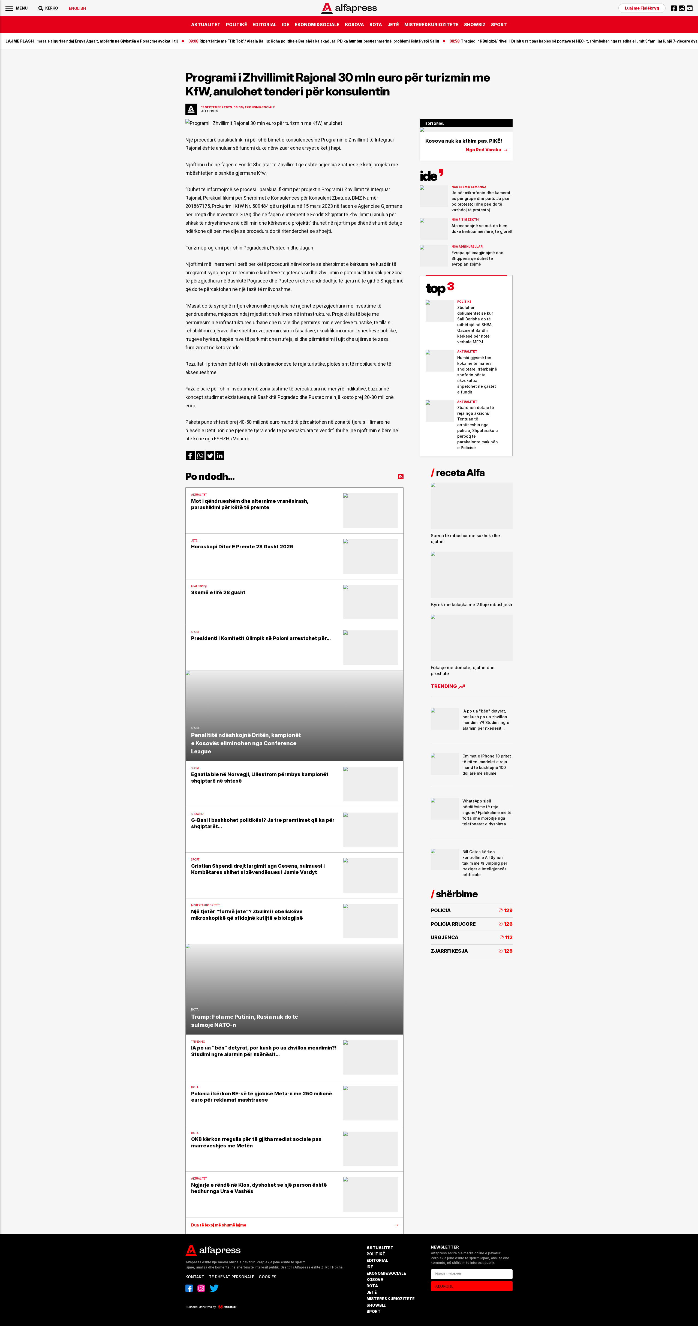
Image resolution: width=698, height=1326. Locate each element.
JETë (393, 24)
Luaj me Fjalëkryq (642, 8)
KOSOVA (354, 24)
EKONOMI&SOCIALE (317, 24)
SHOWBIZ (475, 24)
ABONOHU (444, 1286)
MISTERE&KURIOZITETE (431, 24)
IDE (285, 24)
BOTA (375, 24)
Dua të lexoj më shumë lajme (218, 1225)
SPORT (499, 24)
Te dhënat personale (231, 1276)
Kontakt (194, 1276)
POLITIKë (236, 24)
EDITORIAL (264, 24)
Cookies (267, 1276)
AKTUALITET (206, 24)
